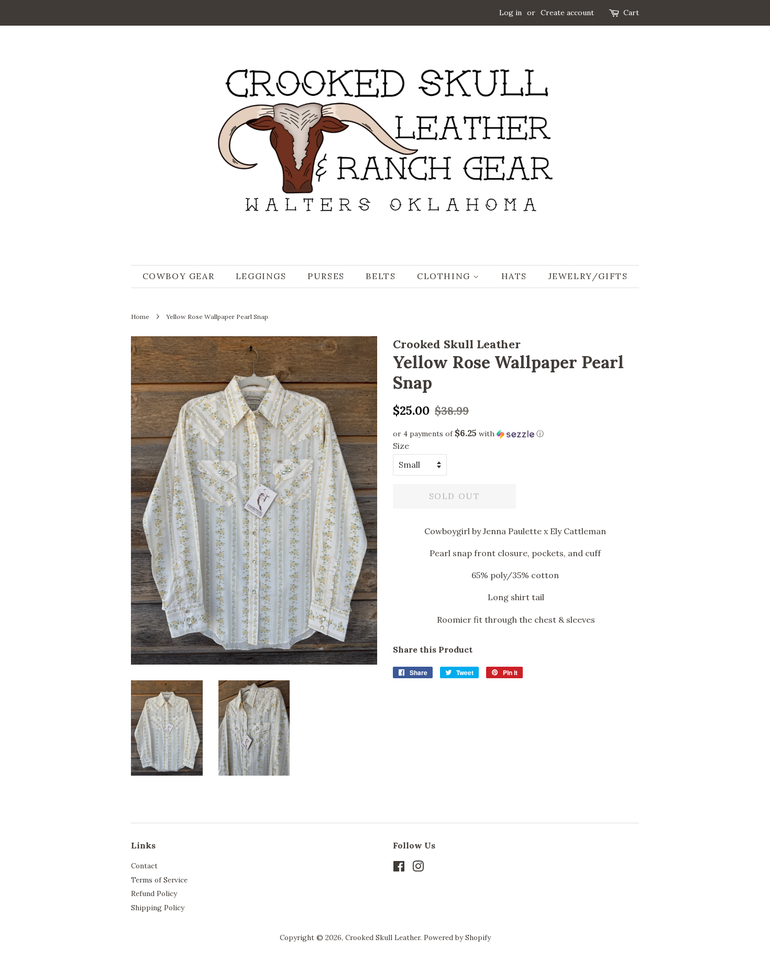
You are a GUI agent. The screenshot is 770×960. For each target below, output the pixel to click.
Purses (326, 276)
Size (401, 445)
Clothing (445, 276)
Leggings (261, 276)
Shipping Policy (157, 907)
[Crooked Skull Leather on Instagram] (418, 868)
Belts (380, 276)
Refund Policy (154, 893)
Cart (631, 12)
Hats (514, 276)
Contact (144, 865)
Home (140, 317)
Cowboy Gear (178, 276)
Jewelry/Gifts (588, 276)
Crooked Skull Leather (382, 937)
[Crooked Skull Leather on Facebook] (399, 868)
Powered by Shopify (457, 937)
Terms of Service (159, 880)
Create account (567, 12)
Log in (510, 12)
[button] (516, 433)
